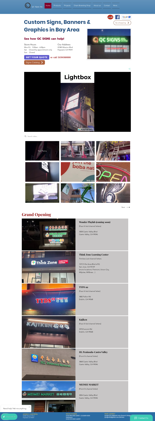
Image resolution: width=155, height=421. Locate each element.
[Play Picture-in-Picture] (123, 128)
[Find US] (117, 17)
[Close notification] (29, 407)
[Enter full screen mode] (127, 128)
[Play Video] (77, 151)
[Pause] (27, 128)
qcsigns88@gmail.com (112, 417)
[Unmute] (31, 128)
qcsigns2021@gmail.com (112, 415)
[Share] (128, 68)
